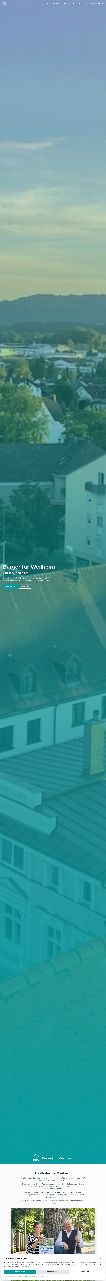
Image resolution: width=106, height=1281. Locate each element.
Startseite (46, 3)
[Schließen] (101, 1258)
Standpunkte (65, 3)
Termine (85, 3)
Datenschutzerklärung (36, 1276)
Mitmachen (25, 586)
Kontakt (100, 3)
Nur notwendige (52, 1272)
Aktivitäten (76, 3)
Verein (93, 3)
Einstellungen (85, 1272)
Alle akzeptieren (20, 1272)
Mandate (56, 3)
